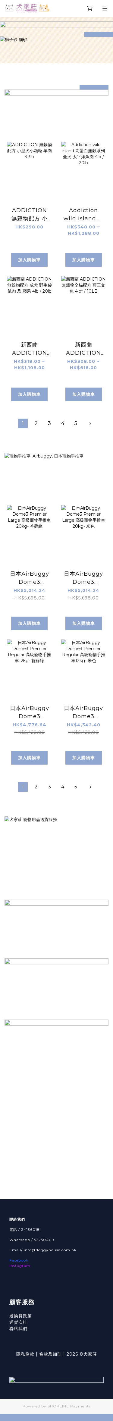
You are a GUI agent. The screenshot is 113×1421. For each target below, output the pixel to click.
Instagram (19, 1265)
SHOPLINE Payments (69, 1406)
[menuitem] (23, 423)
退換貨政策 (20, 1316)
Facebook (18, 1260)
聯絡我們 (18, 1328)
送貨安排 (18, 1322)
